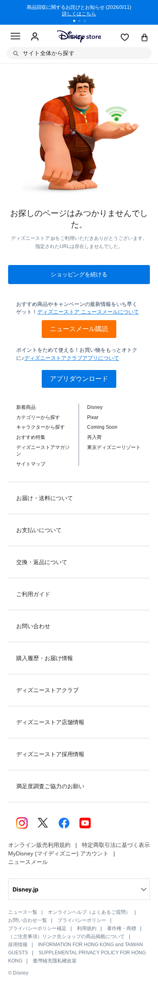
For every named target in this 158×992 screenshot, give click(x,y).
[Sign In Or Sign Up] (34, 37)
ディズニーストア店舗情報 (50, 722)
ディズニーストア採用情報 (50, 754)
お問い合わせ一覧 (27, 920)
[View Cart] (144, 38)
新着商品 (26, 407)
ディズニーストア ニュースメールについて (88, 312)
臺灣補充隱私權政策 (55, 961)
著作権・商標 (121, 928)
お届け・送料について (44, 498)
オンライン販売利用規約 (39, 845)
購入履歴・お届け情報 (44, 658)
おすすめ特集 (30, 437)
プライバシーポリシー (82, 920)
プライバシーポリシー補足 (37, 928)
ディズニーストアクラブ (47, 690)
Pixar (92, 417)
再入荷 (94, 437)
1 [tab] (77, 22)
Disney (94, 407)
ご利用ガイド (33, 594)
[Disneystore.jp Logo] (79, 36)
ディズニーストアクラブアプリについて (71, 358)
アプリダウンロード (79, 378)
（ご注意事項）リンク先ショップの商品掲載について (66, 936)
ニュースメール (28, 862)
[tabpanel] (79, 12)
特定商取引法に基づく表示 (116, 845)
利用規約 (86, 928)
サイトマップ (30, 464)
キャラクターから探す (40, 427)
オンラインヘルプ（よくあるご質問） (89, 912)
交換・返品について (41, 562)
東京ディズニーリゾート (114, 447)
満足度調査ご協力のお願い (50, 786)
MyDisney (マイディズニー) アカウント (58, 853)
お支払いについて (39, 530)
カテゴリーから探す (38, 417)
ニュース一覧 (22, 912)
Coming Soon (102, 427)
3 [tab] (87, 22)
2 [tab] (82, 22)
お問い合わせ (33, 626)
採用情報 (18, 944)
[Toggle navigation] (15, 37)
